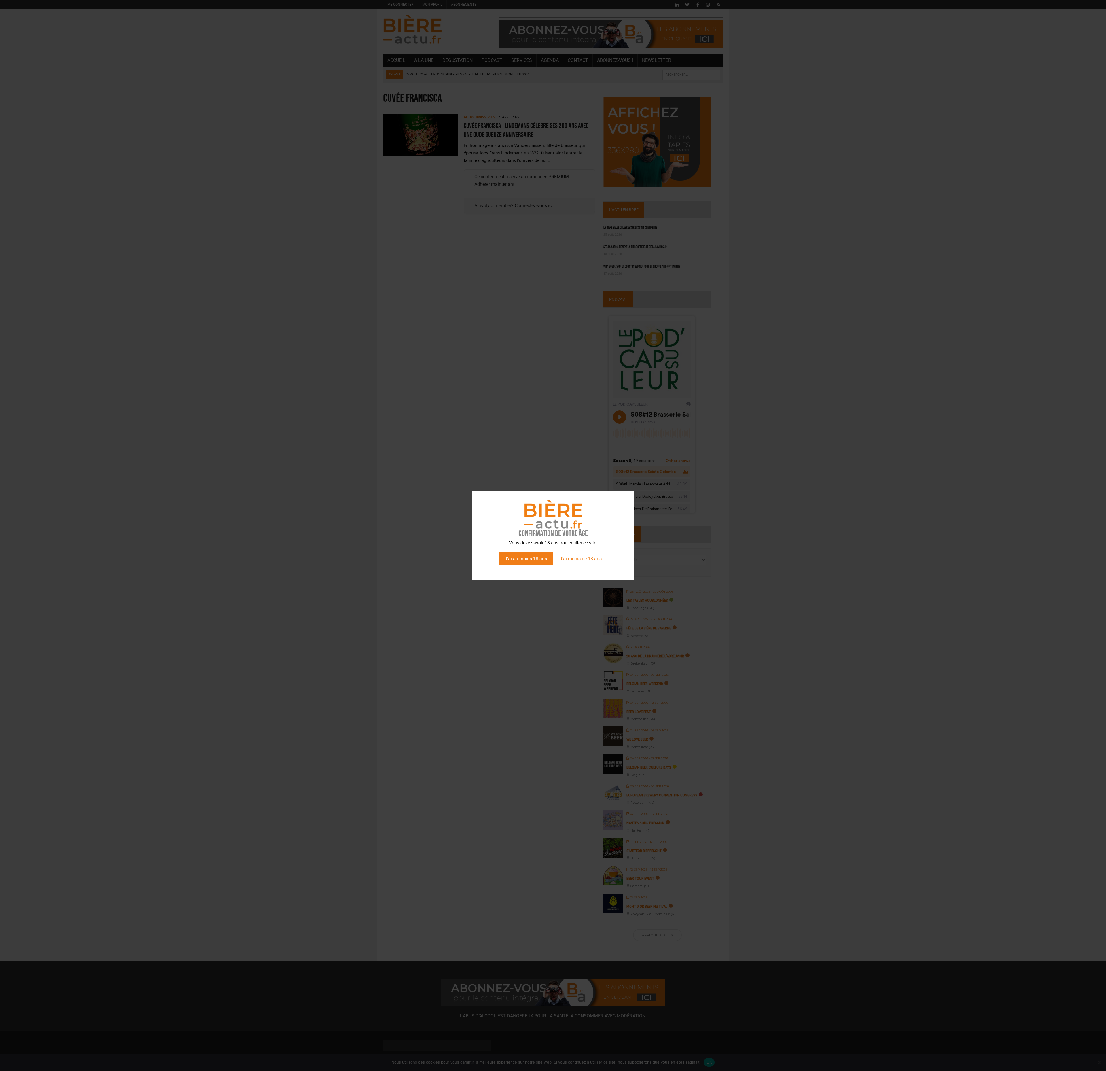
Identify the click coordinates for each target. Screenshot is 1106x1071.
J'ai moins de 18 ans (581, 558)
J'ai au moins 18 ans (526, 558)
